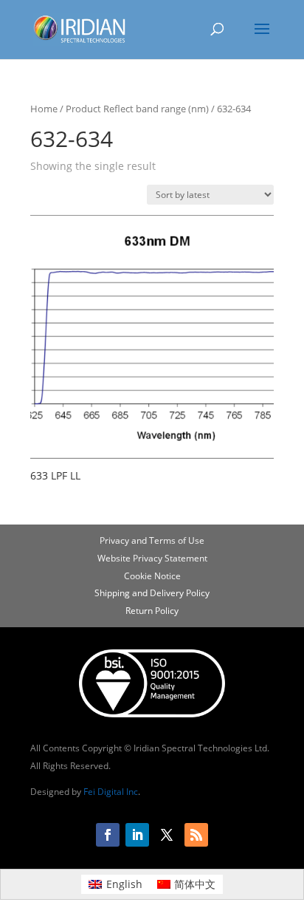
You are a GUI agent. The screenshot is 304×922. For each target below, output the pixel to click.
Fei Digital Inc (110, 791)
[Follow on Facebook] (108, 835)
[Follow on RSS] (196, 835)
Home (44, 108)
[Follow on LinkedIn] (137, 835)
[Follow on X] (167, 835)
